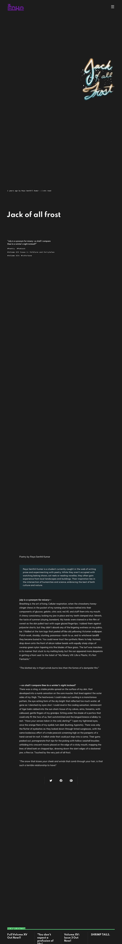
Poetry (11, 249)
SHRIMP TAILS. (100, 934)
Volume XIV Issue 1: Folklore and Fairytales (31, 252)
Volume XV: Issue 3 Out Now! (72, 937)
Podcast (21, 249)
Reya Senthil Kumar (30, 191)
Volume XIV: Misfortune (20, 256)
